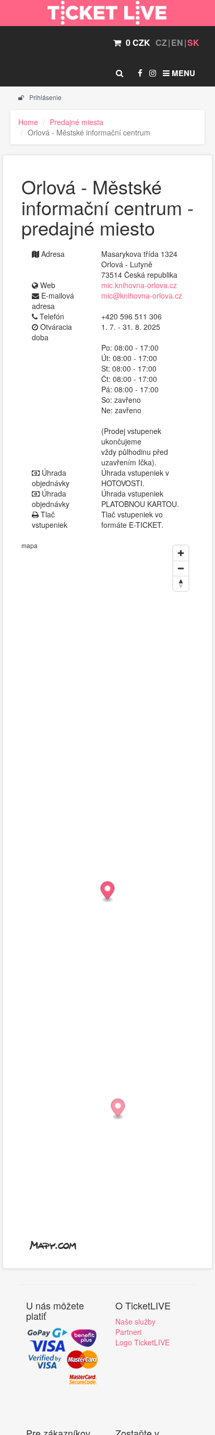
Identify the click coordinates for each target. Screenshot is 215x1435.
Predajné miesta (76, 122)
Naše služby (135, 1321)
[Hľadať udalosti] (119, 73)
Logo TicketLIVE (142, 1342)
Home (28, 122)
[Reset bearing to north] (180, 583)
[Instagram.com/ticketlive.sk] (152, 73)
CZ (161, 42)
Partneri (128, 1332)
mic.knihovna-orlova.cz (139, 285)
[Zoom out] (180, 568)
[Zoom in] (180, 553)
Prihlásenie (45, 97)
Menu (182, 73)
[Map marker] (118, 1109)
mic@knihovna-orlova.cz (141, 295)
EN (177, 42)
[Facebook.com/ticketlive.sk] (140, 73)
